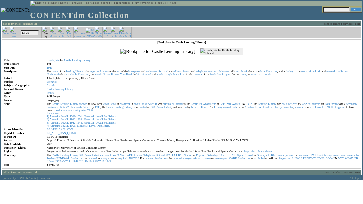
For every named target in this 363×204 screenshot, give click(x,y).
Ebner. (204, 107)
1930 (144, 103)
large (92, 71)
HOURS (177, 155)
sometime (66, 110)
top (118, 71)
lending (70, 71)
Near (122, 155)
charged (282, 158)
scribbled (259, 158)
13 (103, 161)
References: (53, 113)
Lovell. (65, 116)
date (207, 158)
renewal (330, 71)
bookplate (134, 71)
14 (48, 158)
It (335, 107)
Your (122, 74)
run (185, 107)
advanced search (98, 2)
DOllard (160, 155)
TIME (312, 155)
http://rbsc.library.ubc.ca (258, 151)
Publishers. (110, 116)
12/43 (58, 161)
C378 (70, 129)
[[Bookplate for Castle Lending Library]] (157, 51)
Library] (86, 60)
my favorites (144, 2)
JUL (81, 161)
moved (227, 107)
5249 (222, 103)
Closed (249, 155)
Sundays (262, 155)
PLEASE (297, 158)
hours (186, 71)
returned (177, 158)
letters (105, 71)
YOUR (321, 158)
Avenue (334, 103)
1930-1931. (76, 116)
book (305, 155)
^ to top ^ (355, 178)
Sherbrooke (76, 107)
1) (48, 116)
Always (328, 155)
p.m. (202, 155)
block (244, 71)
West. (86, 107)
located (179, 103)
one (300, 155)
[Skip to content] (45, 2)
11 (197, 155)
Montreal (125, 103)
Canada (51, 85)
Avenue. (236, 103)
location (51, 107)
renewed (92, 158)
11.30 (235, 155)
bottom (198, 74)
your (343, 155)
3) (48, 122)
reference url (30, 23)
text (238, 71)
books (350, 155)
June (51, 161)
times (111, 158)
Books (74, 158)
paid (195, 158)
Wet (138, 74)
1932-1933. (76, 119)
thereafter (288, 107)
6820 (168, 155)
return (264, 74)
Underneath (224, 71)
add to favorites (12, 23)
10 (220, 155)
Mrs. (194, 107)
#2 (61, 107)
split (284, 103)
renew (336, 155)
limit (318, 71)
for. (289, 158)
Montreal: (89, 116)
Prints (50, 92)
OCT (65, 161)
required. (123, 158)
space (228, 74)
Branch (107, 155)
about (162, 2)
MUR (54, 129)
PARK (129, 155)
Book (129, 74)
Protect (115, 74)
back (234, 107)
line (275, 71)
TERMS (272, 155)
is (85, 71)
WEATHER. (352, 158)
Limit (320, 155)
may (81, 158)
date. (271, 74)
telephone (201, 71)
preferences (122, 2)
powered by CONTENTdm (19, 178)
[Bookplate (53, 60)
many (104, 158)
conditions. (342, 71)
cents (281, 155)
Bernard (160, 107)
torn (248, 158)
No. (114, 155)
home (64, 2)
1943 (97, 107)
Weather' (146, 74)
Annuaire (55, 116)
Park (228, 103)
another (161, 74)
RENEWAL (63, 158)
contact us (44, 178)
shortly (278, 107)
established (109, 103)
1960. (330, 107)
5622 (66, 107)
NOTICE (134, 158)
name (55, 71)
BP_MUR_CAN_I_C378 (61, 133)
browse (77, 2)
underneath (152, 71)
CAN (62, 129)
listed (165, 71)
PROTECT (309, 158)
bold (98, 71)
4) (48, 125)
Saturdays (212, 155)
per (286, 155)
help (173, 2)
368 (153, 107)
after (83, 110)
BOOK (330, 158)
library (79, 71)
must (165, 158)
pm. (241, 155)
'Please (106, 74)
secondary (351, 103)
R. (198, 107)
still (312, 107)
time (311, 71)
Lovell (99, 116)
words (98, 74)
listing (289, 71)
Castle (67, 60)
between (292, 103)
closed (56, 110)
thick (262, 71)
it (156, 103)
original (306, 103)
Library (69, 89)
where (298, 107)
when (151, 103)
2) (48, 119)
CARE (233, 158)
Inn (200, 103)
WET (341, 158)
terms (304, 71)
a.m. (189, 155)
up (199, 158)
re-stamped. (221, 158)
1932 (249, 103)
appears (83, 103)
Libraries (52, 81)
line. (182, 74)
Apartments (209, 103)
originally (168, 103)
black (269, 71)
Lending (76, 60)
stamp (254, 74)
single (73, 74)
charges (187, 158)
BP (48, 129)
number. (212, 71)
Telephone (149, 155)
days (53, 158)
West (168, 107)
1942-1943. (76, 122)
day (291, 155)
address (177, 71)
